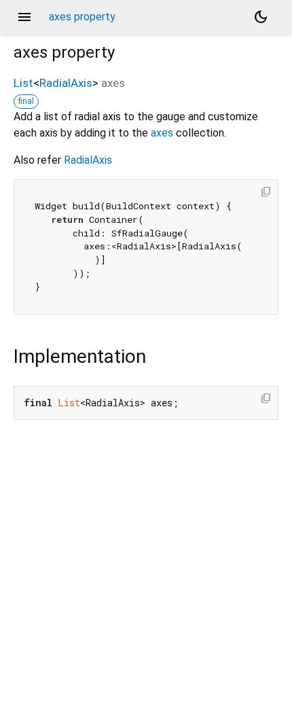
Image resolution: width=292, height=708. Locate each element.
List (23, 83)
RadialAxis (65, 83)
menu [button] (24, 17)
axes (162, 132)
